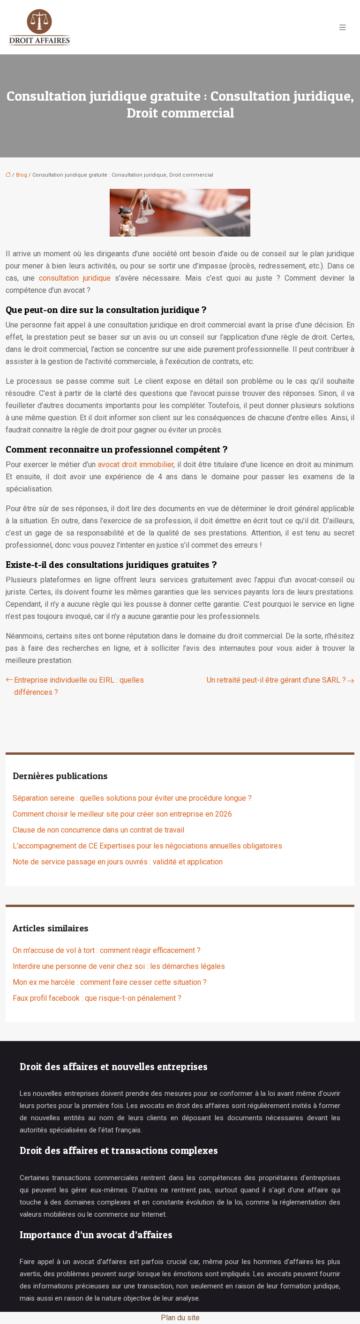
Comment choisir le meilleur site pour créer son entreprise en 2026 (122, 814)
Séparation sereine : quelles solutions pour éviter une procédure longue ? (132, 798)
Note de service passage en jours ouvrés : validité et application (118, 861)
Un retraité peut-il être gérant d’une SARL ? (276, 680)
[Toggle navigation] (342, 27)
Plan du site (180, 1317)
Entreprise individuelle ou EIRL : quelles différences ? (79, 686)
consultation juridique (75, 278)
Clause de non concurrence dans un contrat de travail (98, 830)
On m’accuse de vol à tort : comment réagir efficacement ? (107, 950)
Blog (21, 175)
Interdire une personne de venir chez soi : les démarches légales (119, 966)
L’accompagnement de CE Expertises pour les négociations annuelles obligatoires (147, 845)
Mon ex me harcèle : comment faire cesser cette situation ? (110, 982)
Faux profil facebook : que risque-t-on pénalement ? (97, 998)
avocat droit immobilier (135, 464)
